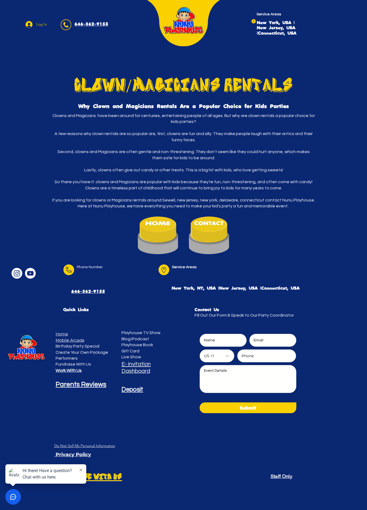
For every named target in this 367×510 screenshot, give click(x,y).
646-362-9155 (88, 291)
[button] (72, 455)
